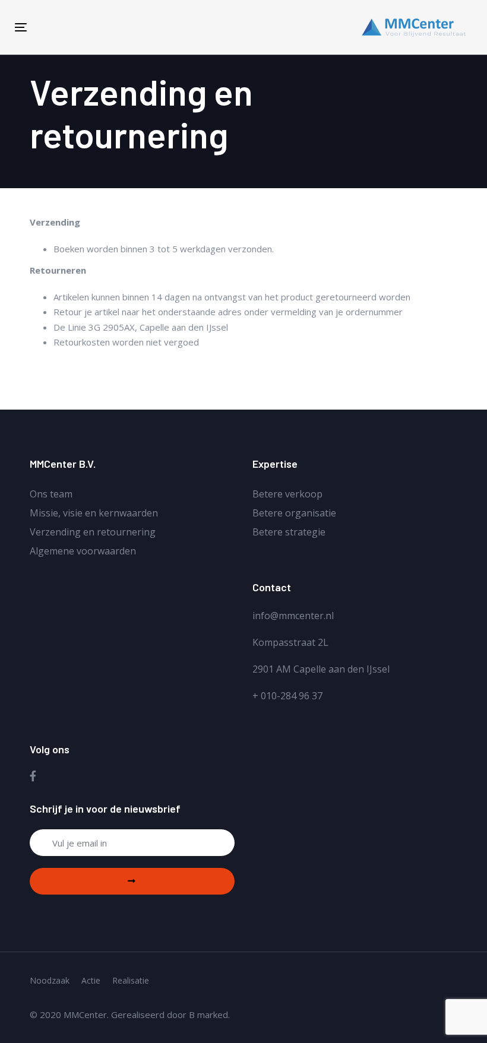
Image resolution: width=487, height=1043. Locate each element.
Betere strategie (288, 531)
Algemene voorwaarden (83, 550)
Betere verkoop (287, 493)
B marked (208, 1014)
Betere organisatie (294, 512)
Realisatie (130, 980)
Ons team (51, 493)
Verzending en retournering (93, 531)
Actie (90, 980)
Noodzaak (49, 980)
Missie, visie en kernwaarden (94, 512)
